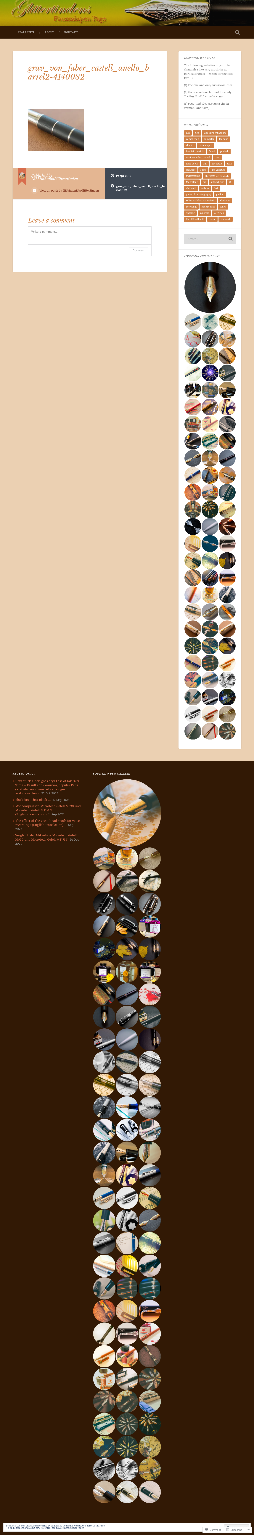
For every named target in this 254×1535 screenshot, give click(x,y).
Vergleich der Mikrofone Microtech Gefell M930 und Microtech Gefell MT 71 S (46, 837)
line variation (218, 169)
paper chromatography (198, 194)
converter (209, 139)
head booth (192, 163)
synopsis (204, 213)
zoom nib (226, 219)
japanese (190, 169)
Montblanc (192, 182)
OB (230, 182)
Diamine (223, 139)
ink (205, 163)
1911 (188, 132)
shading (190, 213)
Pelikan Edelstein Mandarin (200, 200)
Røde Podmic (208, 206)
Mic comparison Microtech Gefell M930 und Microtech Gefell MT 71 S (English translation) (48, 810)
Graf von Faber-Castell (198, 157)
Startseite (26, 32)
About (49, 32)
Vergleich (219, 213)
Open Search (237, 32)
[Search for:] (210, 239)
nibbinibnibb (217, 182)
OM (216, 188)
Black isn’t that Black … (33, 800)
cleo (197, 132)
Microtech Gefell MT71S (217, 175)
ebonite (190, 145)
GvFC (217, 157)
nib (204, 182)
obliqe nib (191, 188)
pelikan (220, 194)
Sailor (223, 206)
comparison (192, 139)
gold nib (224, 151)
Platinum (225, 200)
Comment (138, 250)
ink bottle (217, 163)
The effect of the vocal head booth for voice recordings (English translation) (47, 822)
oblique (205, 188)
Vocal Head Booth (195, 219)
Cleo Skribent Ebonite (215, 132)
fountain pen (205, 145)
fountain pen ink (195, 151)
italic (229, 163)
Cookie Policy (77, 1527)
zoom (212, 219)
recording (191, 206)
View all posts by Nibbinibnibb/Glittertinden (69, 190)
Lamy (203, 169)
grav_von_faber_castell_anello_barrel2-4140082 (88, 72)
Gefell (212, 151)
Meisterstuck (193, 175)
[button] (210, 287)
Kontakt (71, 32)
